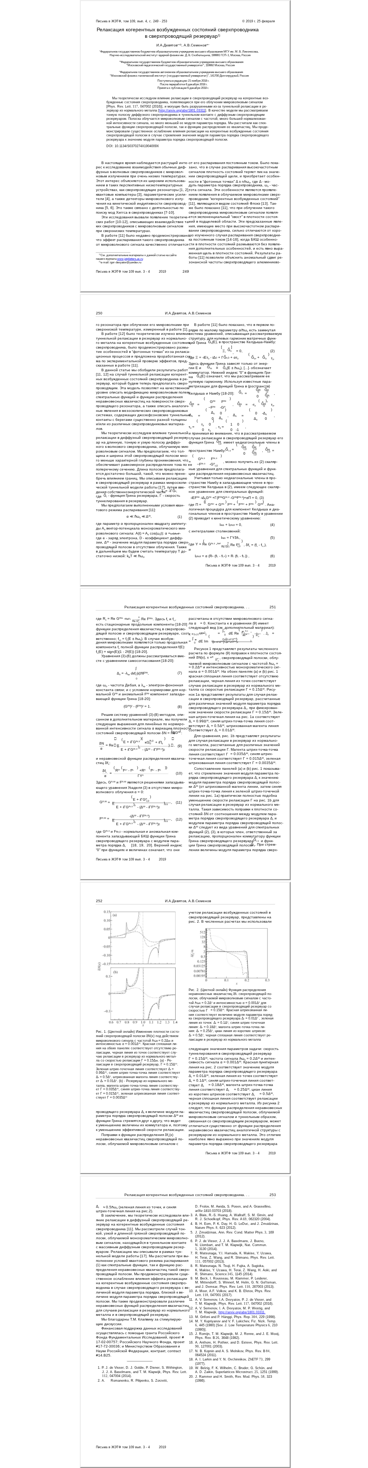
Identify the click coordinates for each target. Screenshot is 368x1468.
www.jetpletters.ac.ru (130, 258)
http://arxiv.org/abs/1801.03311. (242, 1312)
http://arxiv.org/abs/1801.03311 (182, 110)
